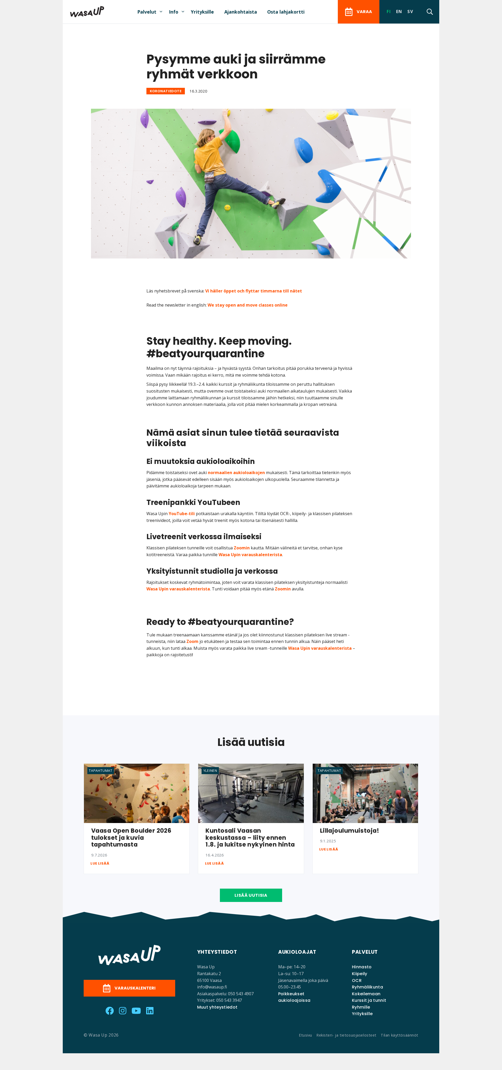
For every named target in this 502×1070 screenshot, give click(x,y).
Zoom (192, 641)
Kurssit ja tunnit (369, 1000)
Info (173, 12)
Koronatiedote (166, 91)
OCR (357, 980)
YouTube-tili (182, 513)
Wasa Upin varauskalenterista (250, 554)
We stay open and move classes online (248, 305)
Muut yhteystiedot (217, 1007)
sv (410, 11)
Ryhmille (361, 1007)
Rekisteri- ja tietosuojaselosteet (346, 1035)
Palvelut (146, 12)
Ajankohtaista (240, 12)
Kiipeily (359, 974)
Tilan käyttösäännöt (399, 1035)
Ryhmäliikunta (367, 987)
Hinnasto (362, 967)
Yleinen (210, 770)
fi (389, 11)
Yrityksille (202, 12)
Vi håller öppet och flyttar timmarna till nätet (253, 291)
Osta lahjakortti (286, 12)
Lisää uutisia (251, 895)
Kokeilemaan (366, 994)
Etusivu (305, 1035)
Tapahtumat (100, 770)
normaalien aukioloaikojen (236, 472)
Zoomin (242, 548)
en (399, 11)
